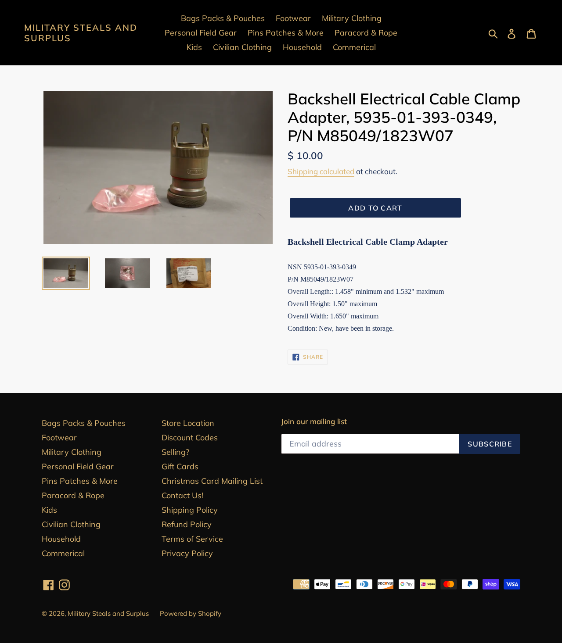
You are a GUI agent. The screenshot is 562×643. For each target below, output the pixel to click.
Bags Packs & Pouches (84, 423)
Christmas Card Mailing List (212, 481)
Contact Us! (182, 495)
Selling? (175, 452)
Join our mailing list (314, 421)
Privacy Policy (187, 553)
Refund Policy (187, 524)
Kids (49, 510)
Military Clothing (71, 452)
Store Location (188, 423)
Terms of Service (192, 539)
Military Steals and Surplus (80, 32)
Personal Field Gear (78, 466)
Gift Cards (180, 466)
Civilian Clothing (71, 524)
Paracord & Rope (73, 495)
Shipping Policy (190, 510)
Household (61, 539)
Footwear (59, 437)
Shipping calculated (321, 171)
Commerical (63, 553)
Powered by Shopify (190, 613)
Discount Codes (190, 437)
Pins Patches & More (80, 481)
